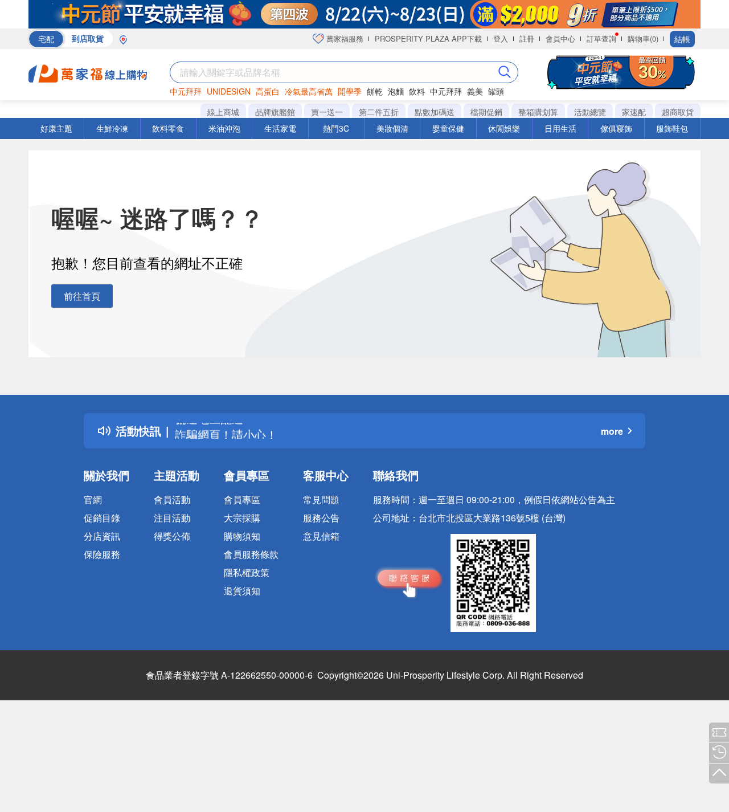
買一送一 (327, 111)
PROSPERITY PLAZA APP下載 (428, 38)
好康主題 (56, 128)
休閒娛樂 (504, 128)
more (612, 431)
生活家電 (280, 128)
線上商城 (223, 111)
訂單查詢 (601, 38)
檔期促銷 (486, 111)
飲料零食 (168, 128)
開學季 (350, 91)
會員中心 (560, 38)
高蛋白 (268, 91)
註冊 (526, 38)
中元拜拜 (186, 91)
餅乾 (375, 91)
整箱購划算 (538, 111)
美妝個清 (392, 128)
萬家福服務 (343, 38)
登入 (500, 38)
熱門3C (336, 128)
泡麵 (396, 91)
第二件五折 (379, 111)
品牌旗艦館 (275, 111)
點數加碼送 (434, 111)
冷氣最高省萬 (309, 91)
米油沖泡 (224, 128)
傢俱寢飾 (616, 128)
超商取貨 (678, 111)
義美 (475, 91)
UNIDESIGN (229, 91)
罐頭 (496, 91)
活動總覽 (590, 111)
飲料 (417, 91)
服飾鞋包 (672, 128)
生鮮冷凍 (112, 128)
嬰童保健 (448, 128)
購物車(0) (643, 38)
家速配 (634, 111)
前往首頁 (82, 296)
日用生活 (560, 128)
